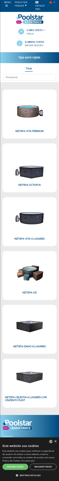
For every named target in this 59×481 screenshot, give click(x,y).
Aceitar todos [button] (15, 466)
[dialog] (29, 459)
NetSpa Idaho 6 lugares (29, 346)
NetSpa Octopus (29, 185)
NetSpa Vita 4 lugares (29, 239)
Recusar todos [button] (43, 466)
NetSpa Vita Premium (29, 131)
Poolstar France (21, 4)
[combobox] (50, 441)
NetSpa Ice (29, 292)
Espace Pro (40, 7)
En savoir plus (28, 460)
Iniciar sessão (34, 45)
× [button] (55, 441)
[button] (31, 32)
